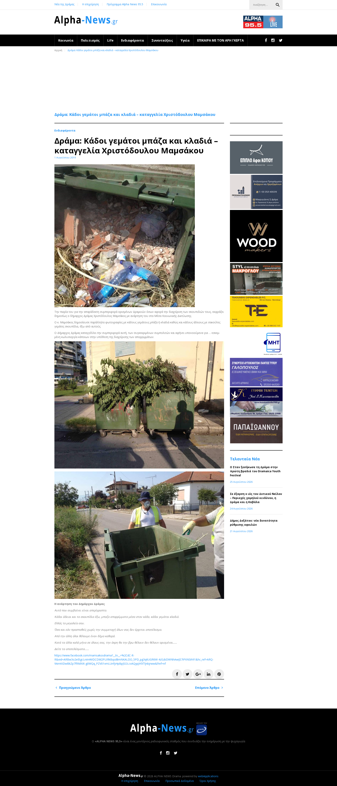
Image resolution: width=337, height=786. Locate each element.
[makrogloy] (256, 294)
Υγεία (185, 40)
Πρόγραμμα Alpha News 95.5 (125, 4)
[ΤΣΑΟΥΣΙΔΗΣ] (256, 326)
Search (277, 4)
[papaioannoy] (256, 442)
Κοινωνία (65, 40)
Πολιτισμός (90, 40)
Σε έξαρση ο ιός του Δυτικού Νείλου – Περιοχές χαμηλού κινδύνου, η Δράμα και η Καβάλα (256, 498)
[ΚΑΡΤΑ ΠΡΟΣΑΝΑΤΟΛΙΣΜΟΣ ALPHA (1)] (256, 208)
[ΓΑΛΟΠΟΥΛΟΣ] (256, 385)
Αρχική (58, 50)
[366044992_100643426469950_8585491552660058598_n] (256, 261)
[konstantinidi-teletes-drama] (256, 415)
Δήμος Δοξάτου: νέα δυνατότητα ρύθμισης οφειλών (254, 522)
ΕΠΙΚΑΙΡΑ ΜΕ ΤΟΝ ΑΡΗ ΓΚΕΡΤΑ (220, 40)
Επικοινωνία (159, 4)
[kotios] (256, 173)
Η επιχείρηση (90, 4)
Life (110, 40)
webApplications (208, 776)
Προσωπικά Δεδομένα (179, 781)
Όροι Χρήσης (208, 781)
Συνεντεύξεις (162, 40)
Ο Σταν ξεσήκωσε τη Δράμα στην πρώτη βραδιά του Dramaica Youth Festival (255, 471)
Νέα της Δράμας (64, 4)
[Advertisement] (169, 80)
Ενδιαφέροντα (132, 40)
